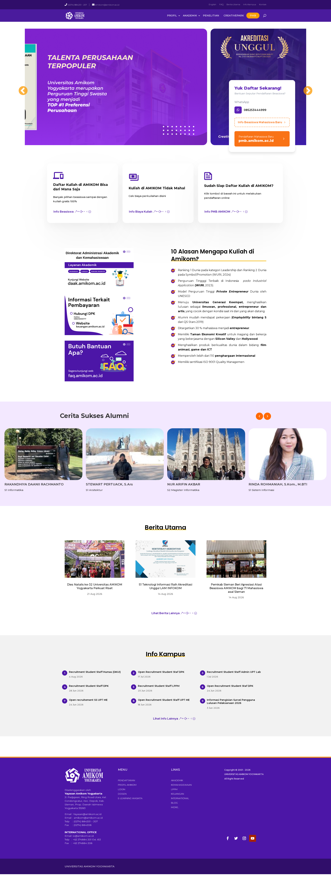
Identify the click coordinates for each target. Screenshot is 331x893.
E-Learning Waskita (130, 798)
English (212, 4)
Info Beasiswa (63, 211)
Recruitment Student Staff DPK (89, 685)
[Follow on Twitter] (236, 838)
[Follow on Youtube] (252, 838)
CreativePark (234, 15)
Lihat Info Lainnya (165, 718)
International (180, 798)
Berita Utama (233, 4)
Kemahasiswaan (181, 784)
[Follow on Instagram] (244, 838)
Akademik (190, 15)
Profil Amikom (127, 784)
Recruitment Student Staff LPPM (158, 685)
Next (304, 87)
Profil (172, 15)
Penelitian (211, 15)
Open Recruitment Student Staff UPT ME (164, 699)
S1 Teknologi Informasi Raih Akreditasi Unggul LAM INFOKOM (165, 586)
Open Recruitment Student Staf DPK (161, 672)
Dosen (122, 793)
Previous (19, 87)
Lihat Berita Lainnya (166, 613)
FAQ (221, 4)
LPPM (174, 789)
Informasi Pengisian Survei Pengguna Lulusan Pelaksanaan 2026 (231, 701)
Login (121, 789)
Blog (174, 802)
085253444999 (255, 110)
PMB (253, 15)
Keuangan (177, 793)
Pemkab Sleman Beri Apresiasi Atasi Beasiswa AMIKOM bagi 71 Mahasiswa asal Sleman (236, 588)
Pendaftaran (126, 780)
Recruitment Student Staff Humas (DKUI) (95, 672)
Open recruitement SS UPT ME (88, 699)
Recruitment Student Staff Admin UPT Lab (234, 672)
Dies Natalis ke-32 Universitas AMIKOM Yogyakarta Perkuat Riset (94, 586)
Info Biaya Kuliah (140, 211)
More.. (175, 807)
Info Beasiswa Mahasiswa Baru (260, 122)
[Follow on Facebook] (227, 838)
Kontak (262, 4)
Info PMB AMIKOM (217, 211)
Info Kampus (249, 4)
